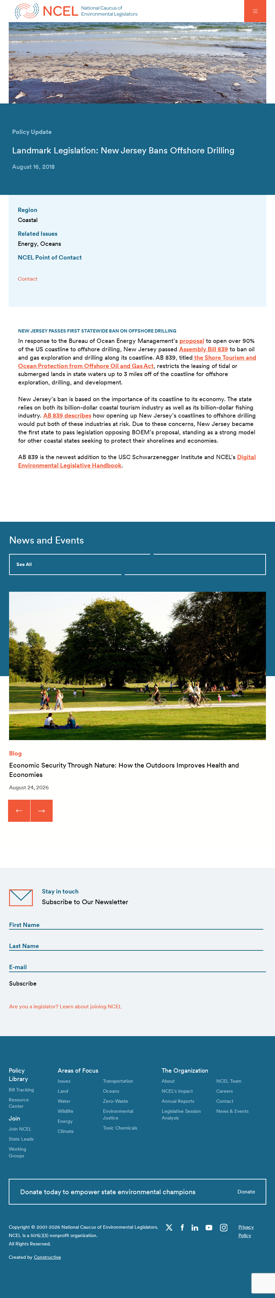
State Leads (21, 1139)
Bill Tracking (21, 1089)
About (168, 1081)
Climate (66, 1131)
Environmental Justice (118, 1114)
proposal (191, 340)
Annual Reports (178, 1101)
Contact (28, 279)
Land (63, 1091)
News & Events (232, 1111)
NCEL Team (228, 1081)
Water (64, 1101)
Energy (65, 1121)
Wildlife (65, 1111)
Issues (64, 1081)
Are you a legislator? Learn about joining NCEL (65, 1006)
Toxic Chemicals (120, 1128)
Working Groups (17, 1152)
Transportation (118, 1081)
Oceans (111, 1091)
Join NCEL (20, 1129)
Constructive (47, 1257)
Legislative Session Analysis (181, 1114)
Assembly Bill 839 (203, 349)
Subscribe (23, 983)
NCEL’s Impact (177, 1091)
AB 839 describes (67, 415)
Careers (224, 1091)
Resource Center (19, 1103)
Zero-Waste (115, 1101)
